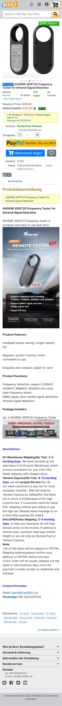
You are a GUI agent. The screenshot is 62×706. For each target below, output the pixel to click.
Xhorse (6, 95)
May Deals (51, 618)
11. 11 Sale (50, 614)
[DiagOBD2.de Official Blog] (4, 683)
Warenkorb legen (28, 153)
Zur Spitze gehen (48, 629)
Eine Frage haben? (13, 98)
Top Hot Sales (37, 614)
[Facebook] (11, 683)
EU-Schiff (24, 614)
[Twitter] (18, 683)
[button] (21, 81)
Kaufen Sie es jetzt (40, 143)
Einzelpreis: (9, 135)
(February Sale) (11, 618)
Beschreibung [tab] (15, 181)
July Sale (23, 622)
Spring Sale (39, 618)
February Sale (26, 618)
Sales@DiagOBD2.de (24, 592)
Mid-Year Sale (10, 622)
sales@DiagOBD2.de (23, 676)
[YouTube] (25, 683)
